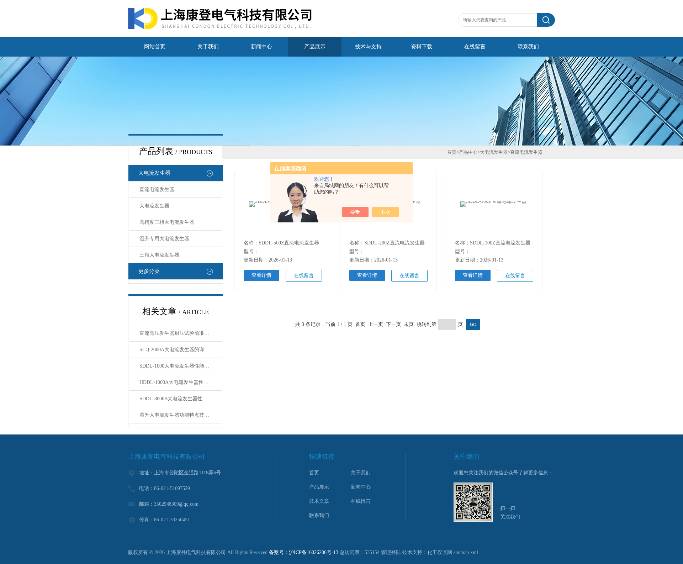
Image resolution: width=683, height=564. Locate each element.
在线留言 (475, 46)
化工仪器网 (439, 552)
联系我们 (528, 46)
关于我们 (208, 46)
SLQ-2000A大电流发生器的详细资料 (179, 349)
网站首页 (154, 46)
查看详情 (261, 275)
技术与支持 (368, 46)
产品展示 (314, 46)
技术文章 (319, 501)
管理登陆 (391, 552)
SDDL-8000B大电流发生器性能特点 (178, 398)
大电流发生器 (154, 173)
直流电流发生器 (156, 189)
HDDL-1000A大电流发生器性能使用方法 (180, 382)
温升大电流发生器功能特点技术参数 (179, 415)
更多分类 (149, 271)
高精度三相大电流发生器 (166, 222)
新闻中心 (261, 46)
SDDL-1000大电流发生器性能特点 (176, 366)
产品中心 (468, 152)
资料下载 (421, 46)
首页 (451, 152)
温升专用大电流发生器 (164, 238)
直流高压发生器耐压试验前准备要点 (179, 333)
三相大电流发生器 (159, 255)
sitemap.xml (466, 552)
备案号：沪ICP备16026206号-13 (303, 552)
